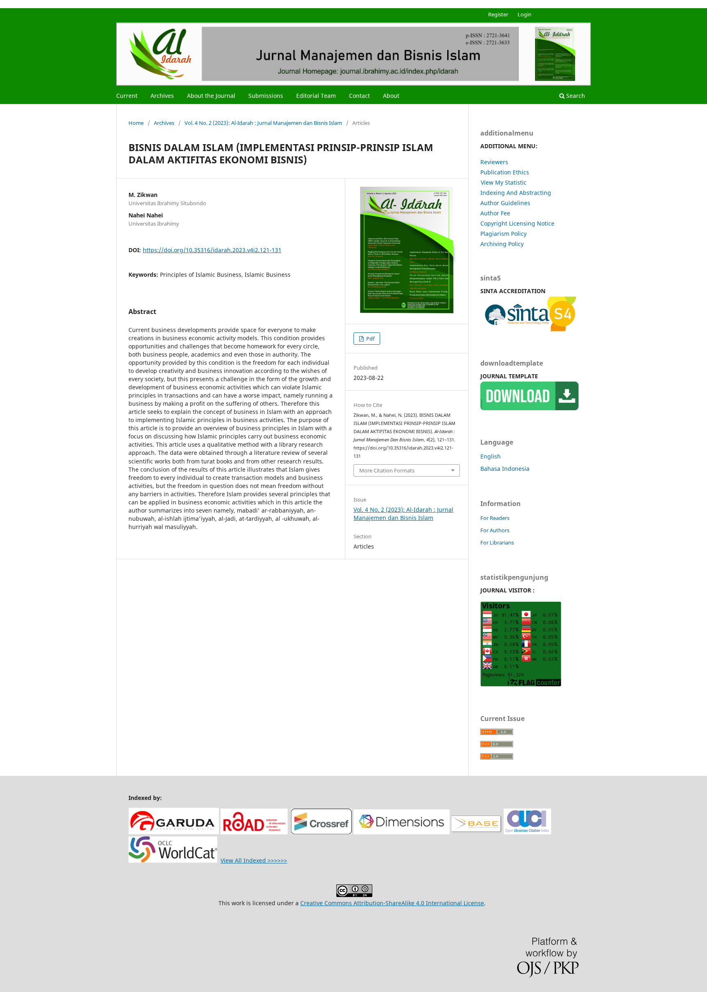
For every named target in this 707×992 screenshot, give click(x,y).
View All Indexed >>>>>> (254, 860)
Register (498, 14)
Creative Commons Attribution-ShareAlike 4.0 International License (392, 903)
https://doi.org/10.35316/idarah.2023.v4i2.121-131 (212, 250)
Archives (162, 95)
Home (136, 123)
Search (575, 95)
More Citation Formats (386, 470)
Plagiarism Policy (503, 233)
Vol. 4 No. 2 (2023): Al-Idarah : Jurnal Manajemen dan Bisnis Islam (263, 123)
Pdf (369, 338)
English (490, 456)
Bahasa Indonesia (504, 468)
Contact (359, 95)
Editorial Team (316, 95)
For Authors (494, 530)
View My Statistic (504, 182)
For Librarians (497, 542)
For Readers (494, 518)
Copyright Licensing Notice (517, 223)
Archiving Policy (502, 244)
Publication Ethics (504, 172)
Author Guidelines (505, 203)
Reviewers (494, 162)
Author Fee (495, 213)
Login (524, 14)
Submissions (265, 95)
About (391, 95)
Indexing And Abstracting (515, 193)
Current (126, 95)
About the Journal (211, 95)
